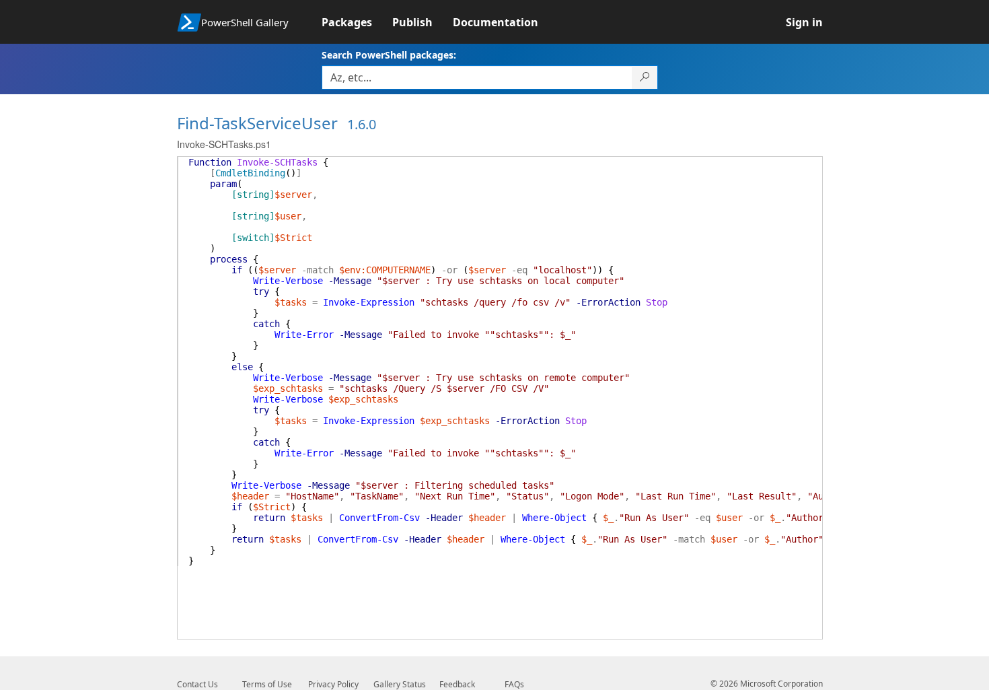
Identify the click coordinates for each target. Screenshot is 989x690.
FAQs (514, 684)
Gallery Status (399, 684)
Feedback (457, 684)
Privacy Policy (333, 684)
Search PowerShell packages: (389, 54)
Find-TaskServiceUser (257, 123)
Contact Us (197, 684)
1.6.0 (361, 124)
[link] (357, 22)
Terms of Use (267, 684)
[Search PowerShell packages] (645, 77)
